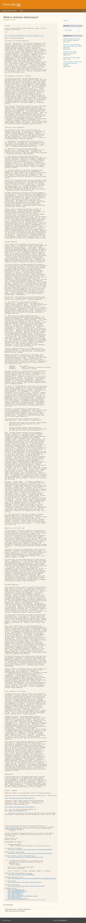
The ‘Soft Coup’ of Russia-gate (71, 57)
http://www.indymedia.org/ (16, 889)
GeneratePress (63, 920)
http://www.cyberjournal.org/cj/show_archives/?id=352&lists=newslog (30, 849)
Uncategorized (9, 904)
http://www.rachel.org (15, 893)
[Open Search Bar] (83, 10)
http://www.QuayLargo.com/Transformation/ (21, 874)
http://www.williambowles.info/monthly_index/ (22, 896)
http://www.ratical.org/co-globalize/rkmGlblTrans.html (25, 857)
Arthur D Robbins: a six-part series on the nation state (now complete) (72, 63)
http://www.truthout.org (15, 894)
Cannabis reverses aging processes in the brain (69, 52)
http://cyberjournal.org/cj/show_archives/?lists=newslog (26, 886)
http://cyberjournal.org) (14, 828)
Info (21, 10)
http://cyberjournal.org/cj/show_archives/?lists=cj (24, 882)
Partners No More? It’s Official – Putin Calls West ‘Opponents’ (72, 39)
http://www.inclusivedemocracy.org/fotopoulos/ (20, 807)
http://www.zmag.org (14, 897)
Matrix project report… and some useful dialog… (18, 909)
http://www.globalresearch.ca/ (17, 891)
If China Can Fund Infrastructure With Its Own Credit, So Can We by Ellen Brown (72, 46)
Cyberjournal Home (9, 10)
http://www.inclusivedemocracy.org (16, 810)
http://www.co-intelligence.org (18, 898)
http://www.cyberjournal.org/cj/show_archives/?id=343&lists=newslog (30, 853)
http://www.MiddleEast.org (16, 892)
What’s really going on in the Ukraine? (15, 911)
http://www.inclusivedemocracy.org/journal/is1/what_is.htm (24, 36)
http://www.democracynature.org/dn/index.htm (19, 798)
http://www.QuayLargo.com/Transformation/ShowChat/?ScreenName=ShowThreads (32, 878)
